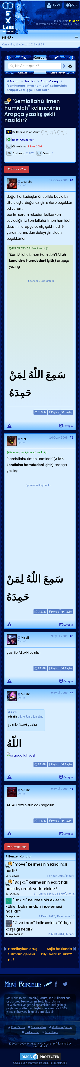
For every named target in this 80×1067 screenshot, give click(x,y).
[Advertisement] (40, 323)
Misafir (74, 20)
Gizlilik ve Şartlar (62, 1027)
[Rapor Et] (9, 425)
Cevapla (68, 426)
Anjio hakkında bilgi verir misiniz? (56, 951)
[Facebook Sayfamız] (56, 985)
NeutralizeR (40, 1046)
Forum (14, 81)
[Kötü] (48, 132)
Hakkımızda (32, 1032)
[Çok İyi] (64, 132)
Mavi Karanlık (28, 998)
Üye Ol (55, 5)
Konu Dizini (18, 1027)
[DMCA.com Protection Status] (40, 1060)
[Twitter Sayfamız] (65, 985)
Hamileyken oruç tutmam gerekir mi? (22, 954)
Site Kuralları (38, 1027)
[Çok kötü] (43, 132)
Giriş (74, 5)
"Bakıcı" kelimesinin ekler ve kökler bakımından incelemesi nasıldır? (35, 905)
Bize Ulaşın (51, 1032)
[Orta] (54, 132)
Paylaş (55, 412)
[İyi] (59, 132)
